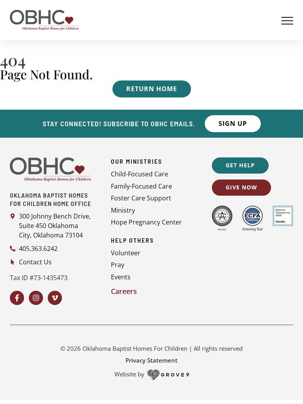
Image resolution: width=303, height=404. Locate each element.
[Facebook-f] (17, 298)
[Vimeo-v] (55, 298)
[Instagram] (36, 298)
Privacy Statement (151, 360)
